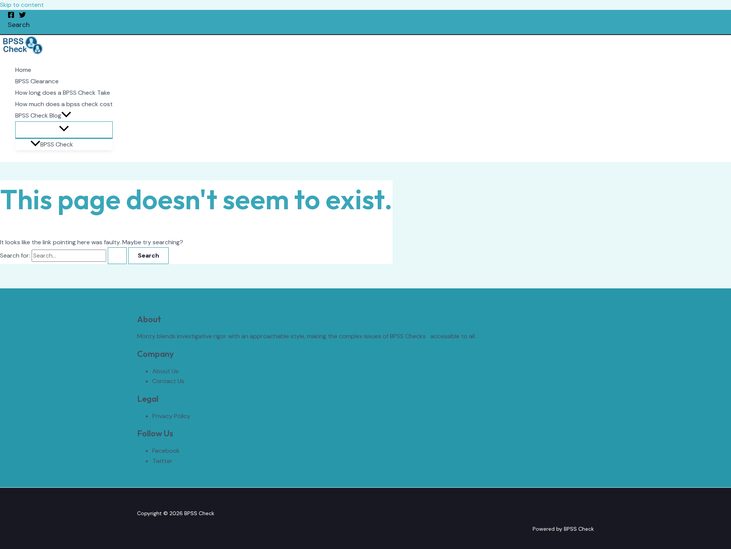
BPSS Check (56, 144)
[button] (19, 24)
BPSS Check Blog (38, 115)
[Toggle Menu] (64, 129)
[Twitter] (22, 16)
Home (23, 70)
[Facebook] (11, 16)
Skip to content (22, 5)
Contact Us (168, 381)
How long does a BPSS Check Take (62, 93)
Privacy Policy (171, 416)
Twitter (162, 461)
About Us (165, 371)
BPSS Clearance (37, 81)
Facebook (166, 451)
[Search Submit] (117, 255)
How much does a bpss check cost (64, 104)
